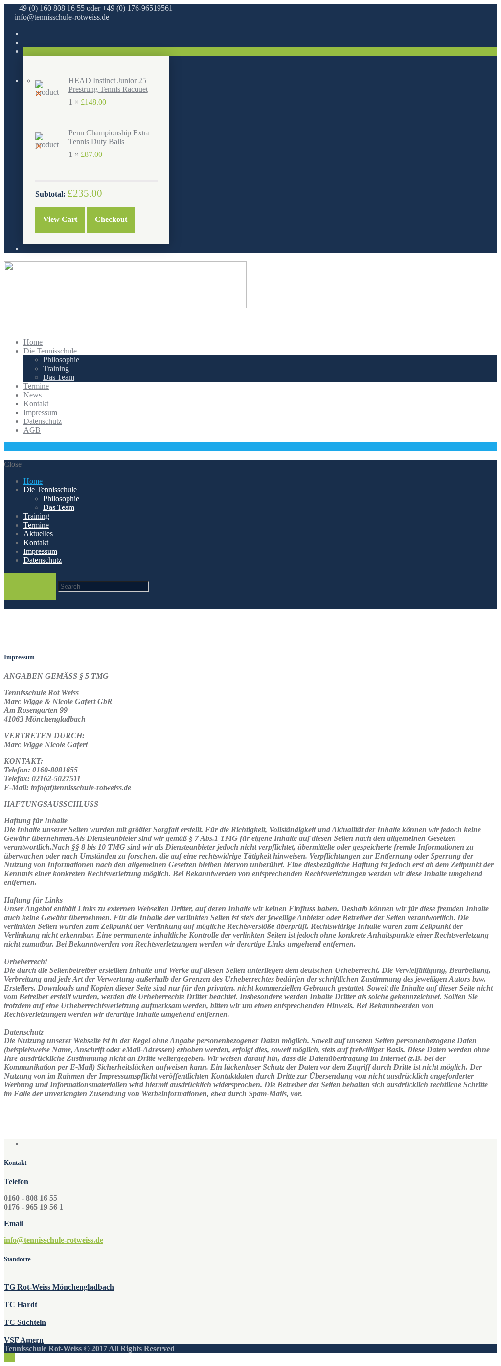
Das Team (58, 377)
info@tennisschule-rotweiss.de (53, 1240)
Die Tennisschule (50, 351)
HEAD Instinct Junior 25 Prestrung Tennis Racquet (108, 84)
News (32, 395)
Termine (36, 386)
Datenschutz (42, 421)
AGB (32, 430)
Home (33, 342)
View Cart (60, 219)
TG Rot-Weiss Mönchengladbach (59, 1287)
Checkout (111, 219)
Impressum (40, 412)
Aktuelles (38, 533)
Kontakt (35, 403)
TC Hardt (20, 1304)
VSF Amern (24, 1340)
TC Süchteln (25, 1322)
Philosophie (61, 359)
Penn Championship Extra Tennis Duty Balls (109, 137)
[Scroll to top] (9, 1357)
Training (56, 368)
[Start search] (30, 586)
